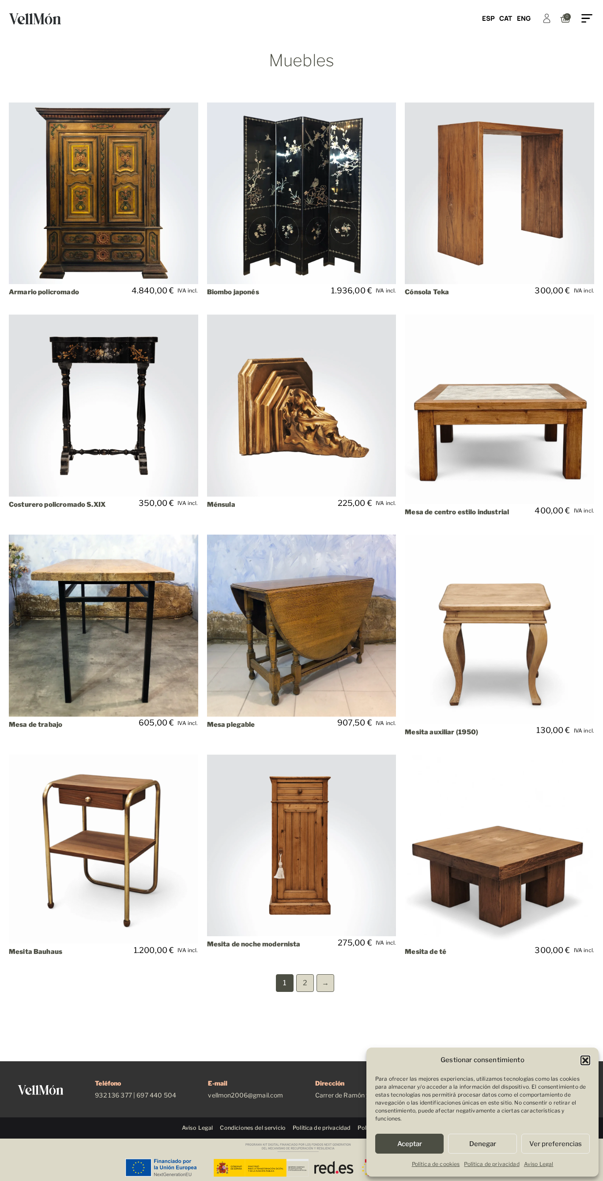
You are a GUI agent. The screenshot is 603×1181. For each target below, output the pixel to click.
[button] (585, 1060)
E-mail (217, 1083)
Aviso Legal (539, 1164)
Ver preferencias (555, 1144)
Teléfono (108, 1083)
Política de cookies (436, 1164)
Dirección (329, 1083)
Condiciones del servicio (253, 1127)
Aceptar (409, 1144)
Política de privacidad (491, 1164)
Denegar (482, 1144)
